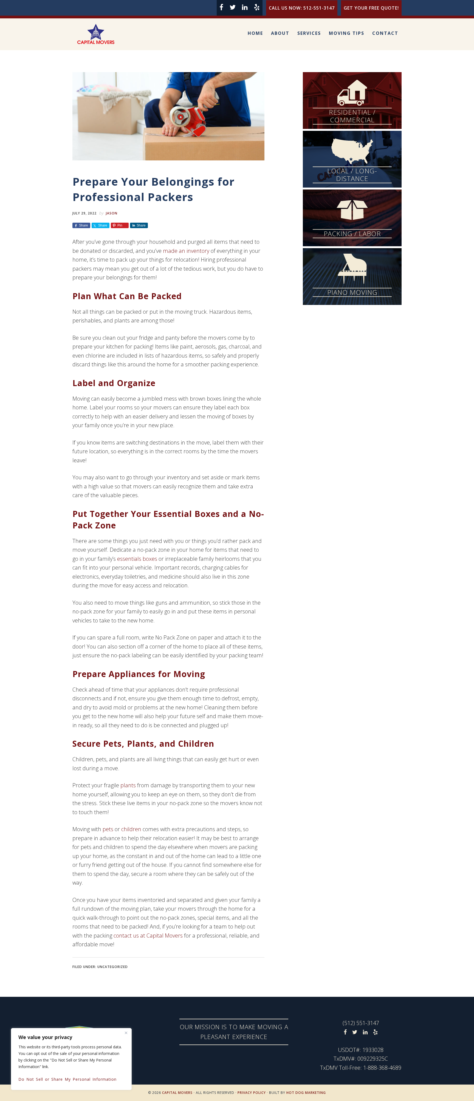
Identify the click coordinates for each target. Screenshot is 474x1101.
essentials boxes (137, 558)
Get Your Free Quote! (371, 8)
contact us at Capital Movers (148, 935)
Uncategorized (112, 966)
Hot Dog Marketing (306, 1092)
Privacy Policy (252, 1092)
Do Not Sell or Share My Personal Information (67, 1079)
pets (108, 829)
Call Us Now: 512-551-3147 (302, 8)
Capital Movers (102, 34)
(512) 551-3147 (361, 1023)
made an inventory (186, 250)
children (131, 829)
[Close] (126, 1032)
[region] (71, 1059)
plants (128, 785)
